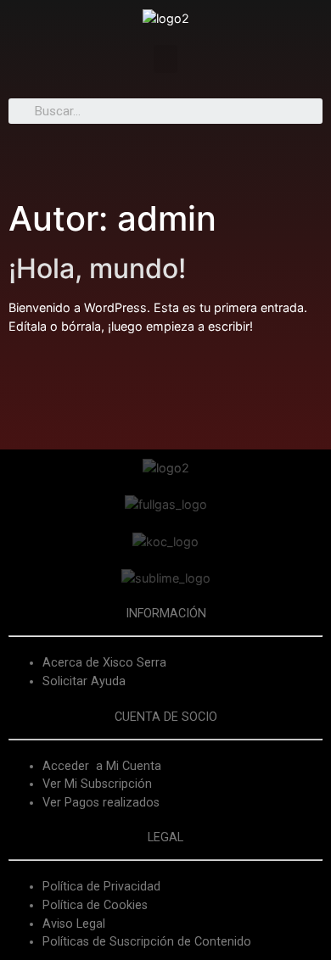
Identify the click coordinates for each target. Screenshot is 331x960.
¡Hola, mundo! (97, 268)
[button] (165, 59)
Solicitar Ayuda (84, 681)
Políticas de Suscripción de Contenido (146, 942)
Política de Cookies (95, 905)
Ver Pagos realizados (101, 802)
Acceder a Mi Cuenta (101, 766)
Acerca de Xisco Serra (104, 663)
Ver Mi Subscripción (97, 784)
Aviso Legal (73, 924)
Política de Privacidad (101, 886)
